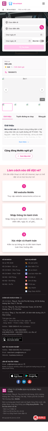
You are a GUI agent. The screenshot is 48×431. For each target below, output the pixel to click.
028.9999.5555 (8, 332)
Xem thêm (23, 142)
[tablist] (24, 116)
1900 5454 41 (14, 326)
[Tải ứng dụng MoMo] (17, 376)
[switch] (42, 41)
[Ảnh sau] (42, 90)
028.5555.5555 (21, 332)
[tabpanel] (24, 132)
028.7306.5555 (20, 330)
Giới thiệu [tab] (7, 116)
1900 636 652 (19, 350)
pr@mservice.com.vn (15, 364)
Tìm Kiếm (25, 47)
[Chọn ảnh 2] (19, 107)
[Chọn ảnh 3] (31, 107)
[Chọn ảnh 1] (7, 107)
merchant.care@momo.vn (16, 352)
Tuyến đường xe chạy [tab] (25, 116)
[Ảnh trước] (6, 90)
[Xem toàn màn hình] (24, 90)
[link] (24, 9)
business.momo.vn (16, 355)
